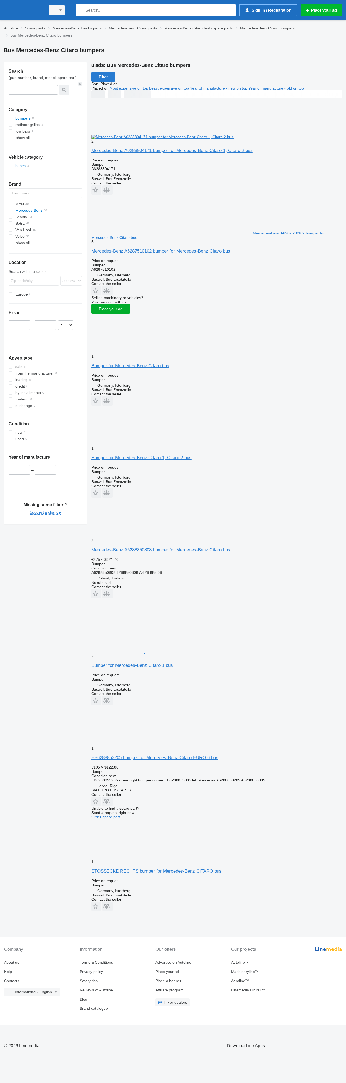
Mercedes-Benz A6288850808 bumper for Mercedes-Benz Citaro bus (160, 549)
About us (11, 962)
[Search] (81, 10)
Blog (83, 999)
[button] (96, 190)
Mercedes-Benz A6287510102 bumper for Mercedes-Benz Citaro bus (160, 251)
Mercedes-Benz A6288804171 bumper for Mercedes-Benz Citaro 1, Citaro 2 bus (172, 150)
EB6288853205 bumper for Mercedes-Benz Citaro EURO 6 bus (154, 757)
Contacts (11, 981)
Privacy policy (91, 971)
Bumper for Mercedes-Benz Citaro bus (130, 365)
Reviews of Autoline (96, 990)
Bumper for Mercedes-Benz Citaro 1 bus (132, 665)
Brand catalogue (94, 1008)
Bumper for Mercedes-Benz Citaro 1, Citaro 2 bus (141, 457)
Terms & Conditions (96, 962)
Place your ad (110, 309)
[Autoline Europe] (23, 10)
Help (8, 971)
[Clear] (80, 84)
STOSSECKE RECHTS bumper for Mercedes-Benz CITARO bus (156, 871)
